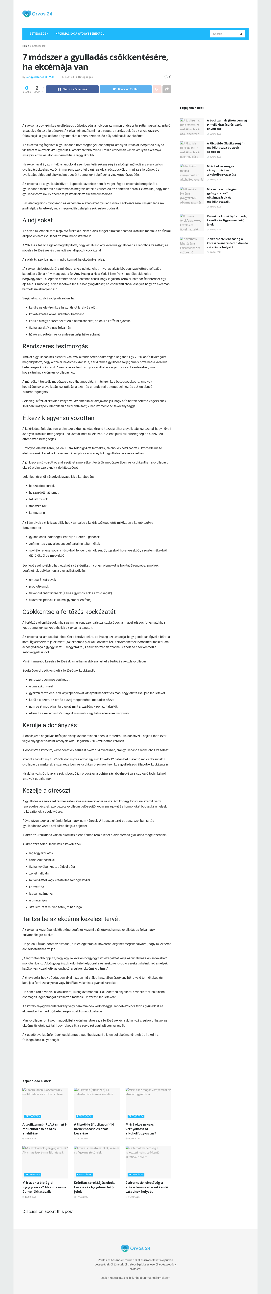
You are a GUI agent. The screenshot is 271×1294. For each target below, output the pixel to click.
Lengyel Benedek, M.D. (40, 76)
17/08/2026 (82, 1197)
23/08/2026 (30, 1138)
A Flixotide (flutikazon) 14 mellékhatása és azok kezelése (93, 1128)
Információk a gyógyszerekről (79, 33)
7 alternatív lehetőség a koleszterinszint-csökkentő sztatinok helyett (147, 1187)
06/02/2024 (67, 76)
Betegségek (39, 33)
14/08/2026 (133, 1197)
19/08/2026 (82, 1138)
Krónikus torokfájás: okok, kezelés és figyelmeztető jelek (94, 1187)
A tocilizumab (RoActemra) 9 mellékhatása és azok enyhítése (44, 1128)
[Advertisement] (176, 13)
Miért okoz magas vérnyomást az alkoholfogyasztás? (141, 1128)
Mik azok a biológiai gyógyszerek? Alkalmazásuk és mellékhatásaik (44, 1187)
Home (25, 46)
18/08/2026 (133, 1138)
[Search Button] (241, 33)
